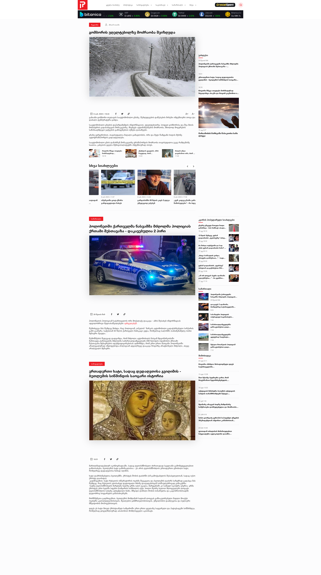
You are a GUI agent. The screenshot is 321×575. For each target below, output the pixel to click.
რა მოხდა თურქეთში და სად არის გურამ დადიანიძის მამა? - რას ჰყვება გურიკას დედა (211, 246)
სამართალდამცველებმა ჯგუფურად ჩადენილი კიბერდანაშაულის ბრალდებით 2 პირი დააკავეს (224, 335)
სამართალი (96, 219)
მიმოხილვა (204, 355)
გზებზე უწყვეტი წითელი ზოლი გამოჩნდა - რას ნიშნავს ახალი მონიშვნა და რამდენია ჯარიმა (211, 226)
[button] (187, 166)
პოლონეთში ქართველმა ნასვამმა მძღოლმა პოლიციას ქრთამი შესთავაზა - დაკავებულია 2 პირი (218, 65)
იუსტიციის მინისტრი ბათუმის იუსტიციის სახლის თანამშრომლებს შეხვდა (216, 392)
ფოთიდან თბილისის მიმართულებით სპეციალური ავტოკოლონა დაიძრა (215, 432)
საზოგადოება (97, 364)
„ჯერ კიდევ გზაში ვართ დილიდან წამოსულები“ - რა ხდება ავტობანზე (141, 202)
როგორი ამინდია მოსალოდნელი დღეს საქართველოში (216, 365)
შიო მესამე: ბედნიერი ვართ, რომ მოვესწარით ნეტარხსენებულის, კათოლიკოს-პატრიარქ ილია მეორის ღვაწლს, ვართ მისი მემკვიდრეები (215, 378)
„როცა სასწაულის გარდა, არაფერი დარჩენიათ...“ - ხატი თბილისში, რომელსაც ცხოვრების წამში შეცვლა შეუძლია (211, 256)
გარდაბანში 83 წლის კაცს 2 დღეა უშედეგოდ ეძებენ (105, 201)
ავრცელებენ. (130, 323)
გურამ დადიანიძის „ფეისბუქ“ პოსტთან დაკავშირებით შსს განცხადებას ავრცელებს (210, 266)
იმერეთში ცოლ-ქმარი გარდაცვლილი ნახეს (172, 201)
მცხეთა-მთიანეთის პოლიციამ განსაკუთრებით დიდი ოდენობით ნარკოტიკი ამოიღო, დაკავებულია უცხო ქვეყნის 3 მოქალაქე (224, 345)
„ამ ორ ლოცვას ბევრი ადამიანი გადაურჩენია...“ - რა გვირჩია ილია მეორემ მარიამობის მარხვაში (211, 277)
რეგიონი (94, 25)
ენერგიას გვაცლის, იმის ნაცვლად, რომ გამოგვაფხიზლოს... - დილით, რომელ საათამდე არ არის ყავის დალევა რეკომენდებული (149, 152)
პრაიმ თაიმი (114, 25)
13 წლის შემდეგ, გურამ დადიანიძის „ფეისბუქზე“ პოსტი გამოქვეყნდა (211, 236)
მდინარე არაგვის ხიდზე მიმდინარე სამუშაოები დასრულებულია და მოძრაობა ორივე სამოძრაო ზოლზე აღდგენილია (217, 405)
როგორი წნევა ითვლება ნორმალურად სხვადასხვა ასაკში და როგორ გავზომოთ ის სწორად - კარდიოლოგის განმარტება (112, 152)
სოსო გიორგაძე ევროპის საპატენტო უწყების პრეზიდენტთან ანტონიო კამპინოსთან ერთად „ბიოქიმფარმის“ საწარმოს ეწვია (218, 419)
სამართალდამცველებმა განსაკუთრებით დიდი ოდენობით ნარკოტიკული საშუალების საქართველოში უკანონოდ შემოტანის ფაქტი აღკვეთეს (222, 325)
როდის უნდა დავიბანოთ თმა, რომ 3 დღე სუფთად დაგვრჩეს (185, 152)
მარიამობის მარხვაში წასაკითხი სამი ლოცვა (218, 134)
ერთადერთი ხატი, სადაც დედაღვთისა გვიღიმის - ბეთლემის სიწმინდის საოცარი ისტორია (217, 78)
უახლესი (203, 55)
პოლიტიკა (128, 5)
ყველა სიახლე (112, 5)
